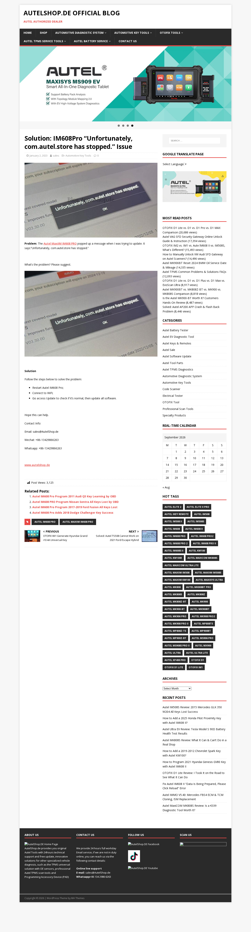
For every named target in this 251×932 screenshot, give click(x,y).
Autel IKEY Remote (177, 514)
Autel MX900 (203, 645)
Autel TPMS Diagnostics (178, 369)
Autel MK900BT (199, 609)
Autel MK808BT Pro (198, 587)
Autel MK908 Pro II (176, 623)
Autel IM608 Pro (45, 521)
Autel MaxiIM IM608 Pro (78, 521)
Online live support (89, 868)
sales (56, 155)
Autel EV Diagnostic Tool (178, 337)
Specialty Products (174, 415)
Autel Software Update (177, 356)
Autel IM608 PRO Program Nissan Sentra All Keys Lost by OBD (75, 502)
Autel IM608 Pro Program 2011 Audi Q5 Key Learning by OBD (74, 496)
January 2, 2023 (38, 155)
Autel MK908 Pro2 (203, 616)
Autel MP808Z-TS (175, 631)
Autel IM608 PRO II (204, 543)
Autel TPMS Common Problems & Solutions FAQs (194, 272)
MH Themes (77, 898)
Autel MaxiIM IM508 (177, 572)
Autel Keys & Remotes (177, 343)
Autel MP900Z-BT (175, 638)
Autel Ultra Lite (197, 652)
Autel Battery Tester (175, 330)
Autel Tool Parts (173, 363)
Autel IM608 (172, 529)
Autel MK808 (173, 587)
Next (238, 83)
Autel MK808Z (196, 594)
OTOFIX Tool (171, 402)
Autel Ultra (173, 652)
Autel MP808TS (203, 623)
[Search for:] (194, 140)
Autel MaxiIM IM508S (208, 572)
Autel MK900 (200, 601)
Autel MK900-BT (175, 609)
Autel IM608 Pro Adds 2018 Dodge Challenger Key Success (72, 512)
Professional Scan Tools (178, 409)
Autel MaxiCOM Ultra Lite (182, 565)
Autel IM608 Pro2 (202, 536)
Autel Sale (169, 350)
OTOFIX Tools (170, 33)
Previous (13, 83)
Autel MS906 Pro (202, 638)
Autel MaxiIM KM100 (177, 580)
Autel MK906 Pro (175, 616)
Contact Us (128, 41)
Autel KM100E (173, 558)
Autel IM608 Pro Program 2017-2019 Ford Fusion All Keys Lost (74, 507)
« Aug (166, 487)
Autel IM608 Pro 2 (176, 543)
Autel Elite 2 (173, 507)
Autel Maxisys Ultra (209, 580)
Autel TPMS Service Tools (43, 41)
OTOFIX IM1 (196, 667)
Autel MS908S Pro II (177, 645)
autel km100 (197, 550)
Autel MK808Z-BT (175, 601)
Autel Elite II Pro (198, 507)
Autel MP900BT (201, 631)
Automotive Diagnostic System (79, 33)
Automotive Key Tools (131, 33)
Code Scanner (171, 389)
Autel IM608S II (174, 550)
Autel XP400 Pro (175, 660)
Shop (43, 33)
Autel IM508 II (173, 521)
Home (28, 33)
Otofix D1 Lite (174, 667)
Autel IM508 (201, 514)
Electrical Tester (173, 396)
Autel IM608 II (194, 529)
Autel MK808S (173, 594)
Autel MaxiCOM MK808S (202, 558)
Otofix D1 (197, 660)
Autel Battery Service (91, 41)
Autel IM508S (195, 521)
